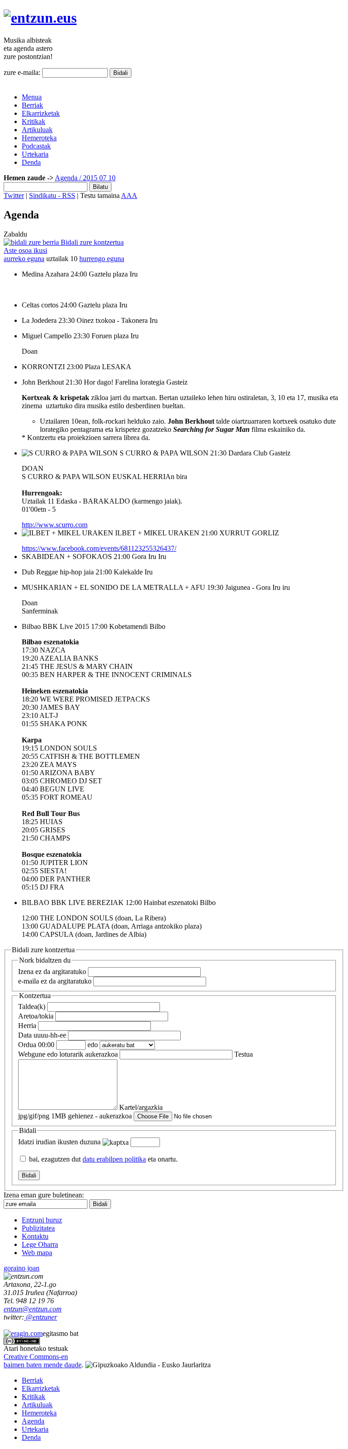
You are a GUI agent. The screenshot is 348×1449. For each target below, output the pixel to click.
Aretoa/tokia (35, 1016)
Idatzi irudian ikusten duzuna (59, 1142)
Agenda (66, 178)
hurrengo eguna (101, 258)
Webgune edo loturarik (68, 1054)
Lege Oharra (40, 1244)
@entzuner (40, 1317)
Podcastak (36, 146)
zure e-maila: (22, 72)
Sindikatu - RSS (52, 195)
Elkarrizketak (41, 113)
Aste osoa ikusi (25, 250)
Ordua (36, 1044)
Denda (31, 162)
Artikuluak (37, 130)
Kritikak (33, 121)
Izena (52, 971)
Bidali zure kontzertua (91, 242)
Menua (32, 97)
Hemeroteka (39, 138)
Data (42, 1035)
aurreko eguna (24, 258)
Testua (243, 1054)
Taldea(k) (31, 1006)
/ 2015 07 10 (96, 178)
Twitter (14, 195)
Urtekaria (35, 154)
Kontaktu (35, 1236)
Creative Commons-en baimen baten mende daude (43, 1361)
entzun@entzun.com (33, 1309)
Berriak (32, 105)
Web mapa (37, 1252)
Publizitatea (38, 1228)
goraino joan (21, 1268)
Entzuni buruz (42, 1220)
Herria (27, 1025)
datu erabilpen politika (114, 1159)
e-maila (55, 981)
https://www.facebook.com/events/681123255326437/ (99, 548)
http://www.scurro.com (54, 525)
